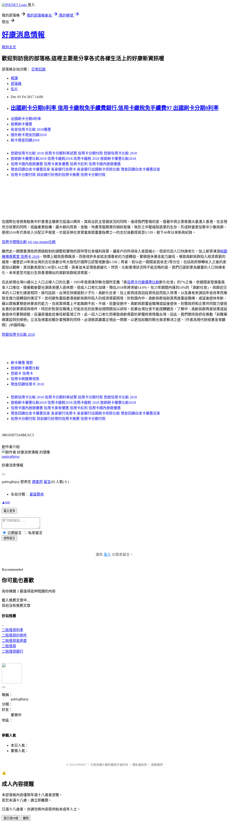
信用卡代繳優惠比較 (143, 282)
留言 (47, 482)
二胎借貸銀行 (12, 651)
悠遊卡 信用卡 (22, 373)
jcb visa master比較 (42, 242)
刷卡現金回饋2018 (25, 140)
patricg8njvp (10, 456)
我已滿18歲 (11, 818)
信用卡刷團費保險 (25, 379)
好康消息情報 (23, 35)
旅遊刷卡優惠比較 (25, 368)
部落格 (16, 83)
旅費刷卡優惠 (21, 124)
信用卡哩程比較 (14, 242)
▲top (6, 502)
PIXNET (81, 764)
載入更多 (9, 511)
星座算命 (37, 494)
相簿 (14, 78)
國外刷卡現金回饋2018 (29, 135)
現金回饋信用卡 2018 (27, 384)
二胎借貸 (9, 646)
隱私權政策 (139, 764)
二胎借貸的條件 (14, 635)
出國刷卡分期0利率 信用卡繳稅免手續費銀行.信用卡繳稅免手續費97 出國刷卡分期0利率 (115, 108)
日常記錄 (38, 69)
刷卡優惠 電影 (22, 363)
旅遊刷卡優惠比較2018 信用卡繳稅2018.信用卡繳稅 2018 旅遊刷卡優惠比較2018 (73, 158)
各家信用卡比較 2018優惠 (31, 129)
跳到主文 (9, 47)
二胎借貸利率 (12, 630)
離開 (26, 818)
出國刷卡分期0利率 (26, 119)
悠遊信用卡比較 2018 (18, 334)
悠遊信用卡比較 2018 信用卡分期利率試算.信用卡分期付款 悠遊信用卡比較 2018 (74, 153)
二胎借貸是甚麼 (14, 641)
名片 (14, 89)
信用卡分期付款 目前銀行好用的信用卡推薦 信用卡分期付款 (58, 175)
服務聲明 (157, 764)
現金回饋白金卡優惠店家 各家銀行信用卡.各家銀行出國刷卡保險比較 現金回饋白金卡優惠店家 (85, 169)
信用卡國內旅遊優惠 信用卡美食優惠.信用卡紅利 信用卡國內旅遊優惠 (66, 164)
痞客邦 (37, 482)
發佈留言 (9, 538)
